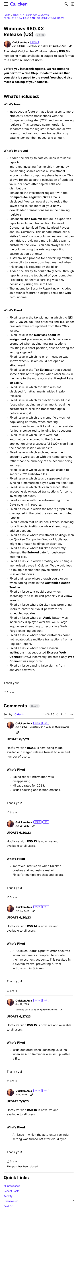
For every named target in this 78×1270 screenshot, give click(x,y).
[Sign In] (72, 4)
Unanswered (39, 1201)
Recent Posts (11, 1190)
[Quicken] (19, 4)
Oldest (19, 714)
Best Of (8, 1206)
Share (9, 692)
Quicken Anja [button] (20, 42)
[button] (7, 44)
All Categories (12, 1185)
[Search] (66, 4)
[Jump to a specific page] (71, 714)
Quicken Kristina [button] (49, 1009)
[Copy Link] (70, 46)
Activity (8, 1195)
